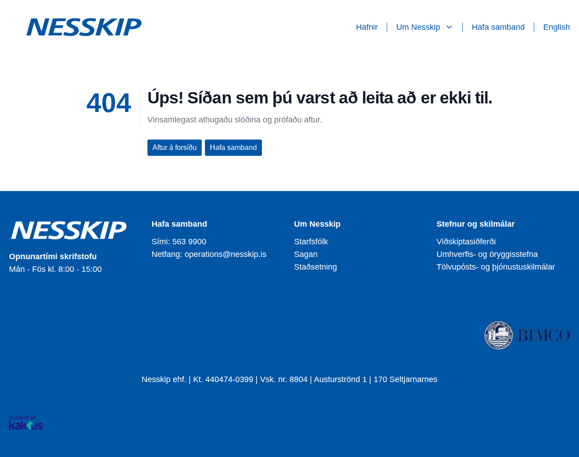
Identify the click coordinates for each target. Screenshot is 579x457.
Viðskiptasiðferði (466, 241)
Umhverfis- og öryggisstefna (487, 254)
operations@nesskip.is (225, 254)
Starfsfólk (311, 241)
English (556, 27)
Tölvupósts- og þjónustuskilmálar (496, 266)
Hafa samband (498, 27)
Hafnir (367, 27)
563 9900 (189, 241)
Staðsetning (315, 266)
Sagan (306, 254)
